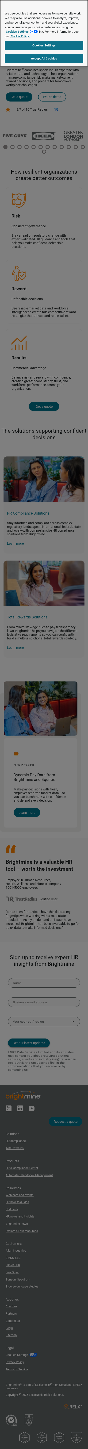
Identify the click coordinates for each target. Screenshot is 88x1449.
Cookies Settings (17, 31)
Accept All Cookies (44, 58)
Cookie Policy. (20, 36)
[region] (44, 33)
